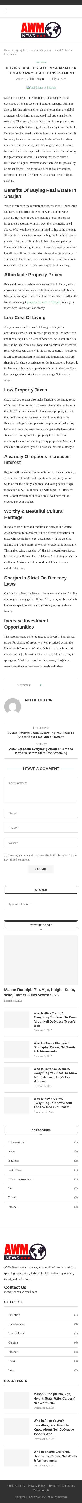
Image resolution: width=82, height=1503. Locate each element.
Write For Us (41, 1490)
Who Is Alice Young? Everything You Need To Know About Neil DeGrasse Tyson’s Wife (55, 1019)
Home (7, 50)
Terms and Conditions (62, 1485)
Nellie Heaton (37, 78)
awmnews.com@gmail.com (20, 1291)
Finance (43, 1206)
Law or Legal (43, 1333)
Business (43, 1160)
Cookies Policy (16, 1485)
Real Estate (43, 1170)
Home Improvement (43, 1179)
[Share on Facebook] (49, 685)
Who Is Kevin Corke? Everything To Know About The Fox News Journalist (53, 1103)
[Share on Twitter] (53, 685)
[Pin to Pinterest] (58, 685)
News (43, 1151)
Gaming (43, 1342)
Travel (43, 1197)
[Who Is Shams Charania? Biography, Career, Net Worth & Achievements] (16, 1049)
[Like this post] (44, 685)
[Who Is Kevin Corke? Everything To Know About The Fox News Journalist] (16, 1105)
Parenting (43, 1314)
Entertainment (43, 1324)
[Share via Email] (62, 685)
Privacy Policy (37, 1485)
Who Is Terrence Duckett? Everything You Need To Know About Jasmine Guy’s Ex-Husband (55, 1075)
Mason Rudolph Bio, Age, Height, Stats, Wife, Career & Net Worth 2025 (39, 992)
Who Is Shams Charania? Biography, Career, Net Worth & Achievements (54, 1047)
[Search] (78, 11)
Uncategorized (43, 1142)
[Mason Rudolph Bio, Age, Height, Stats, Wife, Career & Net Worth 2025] (41, 960)
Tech (43, 1188)
